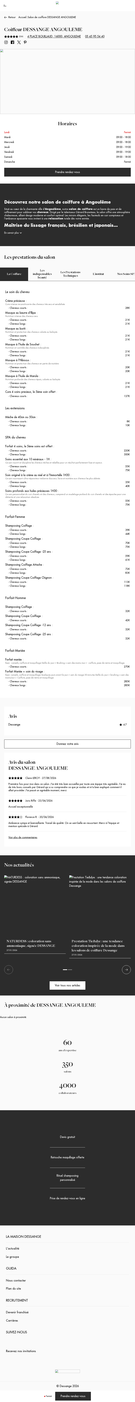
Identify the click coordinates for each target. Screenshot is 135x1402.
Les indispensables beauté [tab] (42, 274)
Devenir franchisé (17, 1312)
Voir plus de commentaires (22, 837)
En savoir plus (11, 233)
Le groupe (12, 1256)
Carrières (12, 1320)
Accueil (22, 17)
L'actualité (12, 1248)
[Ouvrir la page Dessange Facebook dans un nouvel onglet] (12, 42)
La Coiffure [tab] (14, 274)
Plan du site (13, 1288)
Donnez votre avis (68, 744)
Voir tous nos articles (67, 985)
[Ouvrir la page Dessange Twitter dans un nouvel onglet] (19, 42)
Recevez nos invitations (21, 1351)
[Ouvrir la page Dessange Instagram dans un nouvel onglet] (6, 42)
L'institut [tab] (98, 274)
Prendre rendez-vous (73, 1396)
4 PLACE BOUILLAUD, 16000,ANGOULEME (54, 36)
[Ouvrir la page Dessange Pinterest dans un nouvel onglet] (25, 42)
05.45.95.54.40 (94, 36)
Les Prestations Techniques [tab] (70, 274)
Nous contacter (16, 1280)
